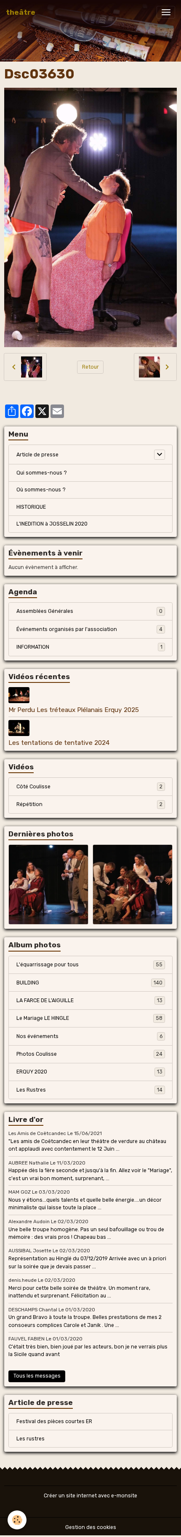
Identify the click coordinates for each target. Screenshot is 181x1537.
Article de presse (37, 455)
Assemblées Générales (89, 611)
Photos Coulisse (89, 1054)
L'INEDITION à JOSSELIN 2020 (52, 524)
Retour (90, 367)
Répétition (89, 804)
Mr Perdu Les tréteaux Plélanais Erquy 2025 (73, 710)
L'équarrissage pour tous (89, 965)
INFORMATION (89, 647)
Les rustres (30, 1439)
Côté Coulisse (89, 787)
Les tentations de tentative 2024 (58, 743)
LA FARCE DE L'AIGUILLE (89, 1000)
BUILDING (89, 983)
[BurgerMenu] (166, 12)
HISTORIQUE (31, 507)
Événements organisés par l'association (89, 629)
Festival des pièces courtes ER (54, 1421)
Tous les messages (37, 1376)
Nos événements (89, 1036)
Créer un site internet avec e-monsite (90, 1496)
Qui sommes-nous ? (41, 473)
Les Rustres (89, 1090)
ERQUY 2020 (89, 1072)
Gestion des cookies (90, 1527)
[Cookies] (17, 1519)
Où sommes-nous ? (41, 490)
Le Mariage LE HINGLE (89, 1018)
